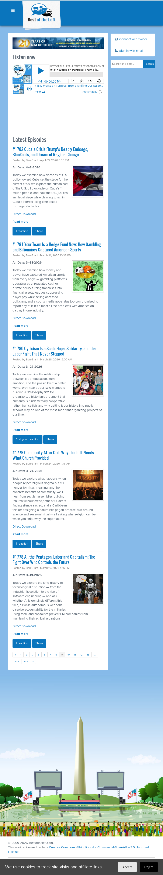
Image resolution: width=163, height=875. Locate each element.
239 (26, 661)
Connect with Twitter (132, 39)
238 (17, 661)
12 (81, 654)
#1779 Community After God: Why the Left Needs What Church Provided (53, 455)
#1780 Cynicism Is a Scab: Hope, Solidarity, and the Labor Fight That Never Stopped (54, 351)
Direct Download (24, 214)
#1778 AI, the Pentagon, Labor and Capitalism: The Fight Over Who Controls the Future (54, 560)
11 (75, 654)
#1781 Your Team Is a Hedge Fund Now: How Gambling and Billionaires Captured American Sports (57, 247)
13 (88, 654)
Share (39, 231)
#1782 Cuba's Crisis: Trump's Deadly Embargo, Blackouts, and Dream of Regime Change (50, 152)
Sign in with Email (130, 51)
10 (68, 654)
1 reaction (22, 231)
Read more (20, 222)
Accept (127, 867)
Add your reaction (27, 439)
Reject (148, 867)
